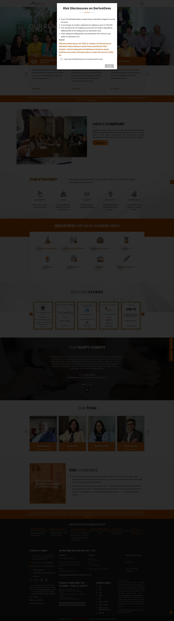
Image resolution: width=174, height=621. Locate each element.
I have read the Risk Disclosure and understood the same (83, 59)
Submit (109, 66)
